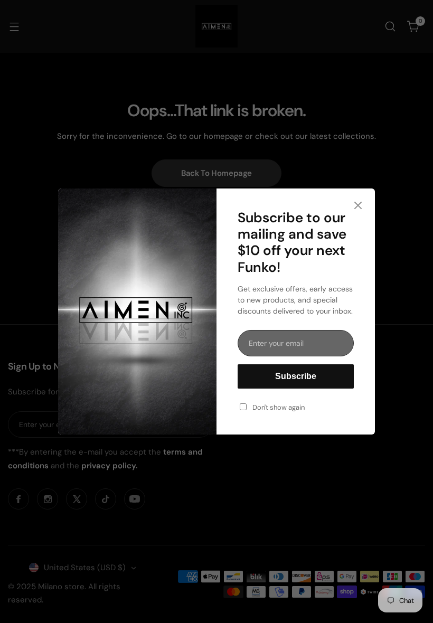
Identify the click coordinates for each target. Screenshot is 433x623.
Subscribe (295, 376)
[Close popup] (358, 206)
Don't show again (278, 407)
